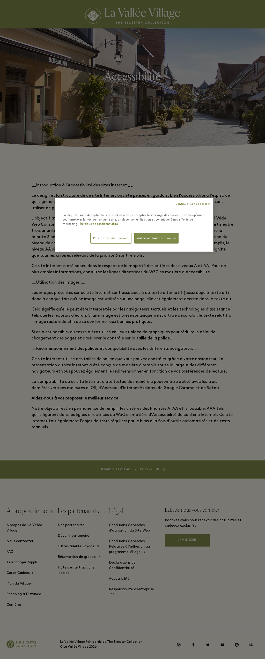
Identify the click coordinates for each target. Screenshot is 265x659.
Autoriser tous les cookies (156, 238)
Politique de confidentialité (99, 224)
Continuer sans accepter (192, 204)
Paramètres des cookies (111, 238)
